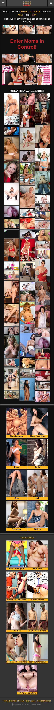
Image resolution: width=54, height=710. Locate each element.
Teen (33, 14)
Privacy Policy (24, 701)
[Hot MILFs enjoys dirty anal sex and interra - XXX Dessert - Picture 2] (27, 29)
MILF (21, 14)
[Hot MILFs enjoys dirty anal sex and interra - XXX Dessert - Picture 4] (10, 58)
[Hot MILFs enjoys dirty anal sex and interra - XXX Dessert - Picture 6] (44, 58)
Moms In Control (30, 11)
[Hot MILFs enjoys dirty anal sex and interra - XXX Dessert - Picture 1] (10, 29)
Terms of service (10, 701)
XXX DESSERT (27, 3)
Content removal (44, 701)
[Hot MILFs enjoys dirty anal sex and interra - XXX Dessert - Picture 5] (27, 58)
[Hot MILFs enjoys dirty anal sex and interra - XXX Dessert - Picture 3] (44, 29)
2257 (33, 701)
